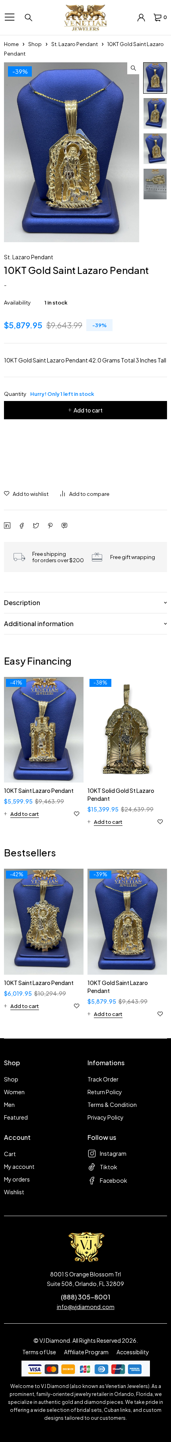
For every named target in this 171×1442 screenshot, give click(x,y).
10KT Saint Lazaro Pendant (39, 790)
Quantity (49, 394)
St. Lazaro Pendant (74, 44)
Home (11, 44)
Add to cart (88, 410)
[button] (133, 68)
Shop (35, 44)
